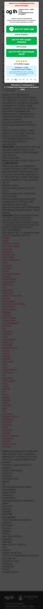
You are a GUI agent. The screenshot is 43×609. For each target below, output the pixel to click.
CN (19, 79)
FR (31, 79)
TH (12, 79)
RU (15, 79)
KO (23, 79)
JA (27, 79)
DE (35, 79)
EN (8, 79)
